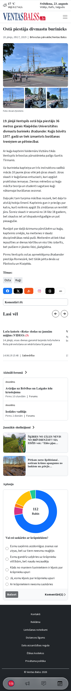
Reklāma (35, 622)
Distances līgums (35, 638)
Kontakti (35, 614)
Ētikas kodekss (35, 653)
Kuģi (18, 280)
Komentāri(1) (54, 594)
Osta (8, 280)
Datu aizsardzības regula (35, 645)
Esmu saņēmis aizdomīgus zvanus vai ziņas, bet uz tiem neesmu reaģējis (34, 548)
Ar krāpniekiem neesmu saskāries (31, 584)
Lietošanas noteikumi (36, 630)
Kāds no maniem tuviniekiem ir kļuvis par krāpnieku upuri (36, 569)
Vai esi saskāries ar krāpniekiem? (26, 537)
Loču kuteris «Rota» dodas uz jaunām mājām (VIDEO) (27, 333)
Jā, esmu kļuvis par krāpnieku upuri (32, 578)
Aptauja (8, 484)
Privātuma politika (35, 661)
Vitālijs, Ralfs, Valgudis (52, 7)
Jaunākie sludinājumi (16, 427)
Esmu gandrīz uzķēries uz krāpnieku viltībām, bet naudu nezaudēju (33, 559)
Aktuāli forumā (13, 372)
